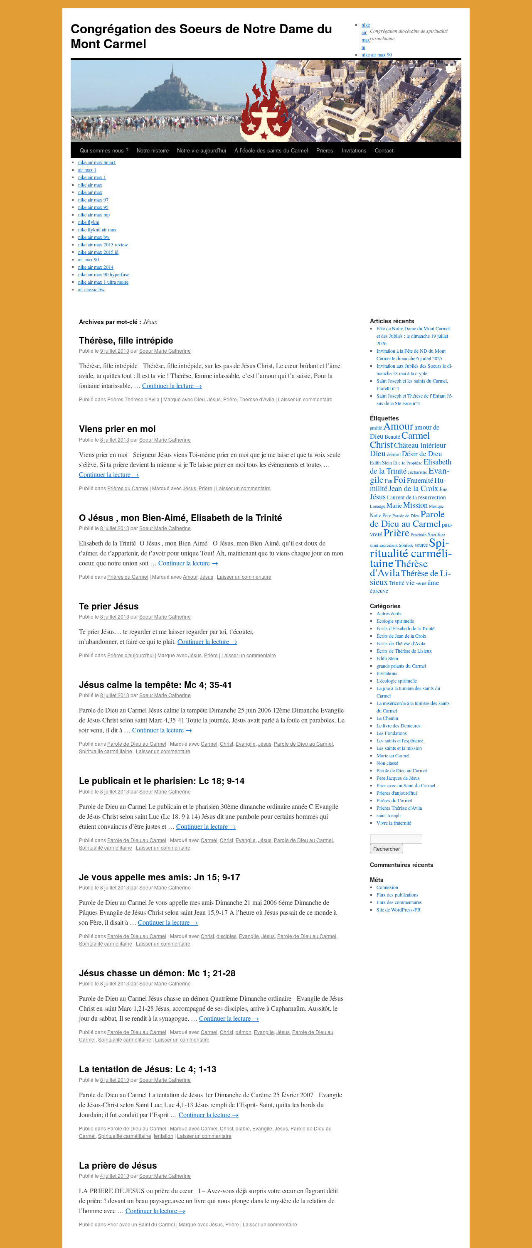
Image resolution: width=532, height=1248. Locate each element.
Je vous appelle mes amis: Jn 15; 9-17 (159, 876)
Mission (415, 504)
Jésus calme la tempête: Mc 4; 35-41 (155, 684)
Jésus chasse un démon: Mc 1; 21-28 (157, 972)
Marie (394, 505)
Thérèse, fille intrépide (126, 340)
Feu (388, 480)
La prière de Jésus (118, 1165)
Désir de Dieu (422, 453)
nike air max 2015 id (98, 251)
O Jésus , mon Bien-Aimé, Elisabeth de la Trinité (180, 517)
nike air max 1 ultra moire (103, 281)
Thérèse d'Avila (256, 399)
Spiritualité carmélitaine (105, 750)
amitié (376, 427)
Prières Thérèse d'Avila (133, 399)
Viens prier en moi (117, 428)
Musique (436, 506)
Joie (443, 489)
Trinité (396, 583)
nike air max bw (94, 236)
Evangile (246, 743)
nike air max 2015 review (103, 244)
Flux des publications (398, 894)
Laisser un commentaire (305, 399)
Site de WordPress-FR (399, 909)
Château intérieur (420, 445)
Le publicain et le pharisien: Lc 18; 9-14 (162, 780)
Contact (384, 150)
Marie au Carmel (393, 755)
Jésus (214, 399)
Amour (190, 576)
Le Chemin (387, 718)
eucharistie (417, 472)
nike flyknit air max (97, 229)
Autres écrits (389, 613)
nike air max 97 (93, 199)
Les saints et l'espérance (400, 740)
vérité (421, 583)
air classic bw (91, 289)
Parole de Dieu (405, 515)
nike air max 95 (93, 207)
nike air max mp (94, 214)
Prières (324, 150)
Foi (400, 479)
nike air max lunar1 (97, 162)
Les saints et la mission (399, 747)
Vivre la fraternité (394, 822)
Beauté (392, 436)
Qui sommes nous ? (104, 150)
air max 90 (88, 259)
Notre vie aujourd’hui (201, 150)
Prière (230, 399)
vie (410, 582)
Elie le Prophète (407, 463)
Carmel (209, 743)
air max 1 (87, 169)
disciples (226, 935)
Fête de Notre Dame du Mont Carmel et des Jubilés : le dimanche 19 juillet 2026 (413, 335)
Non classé (387, 762)
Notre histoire (153, 150)
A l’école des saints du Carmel (271, 150)
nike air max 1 (92, 177)
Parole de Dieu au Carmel (136, 743)
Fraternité (420, 480)
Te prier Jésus (109, 605)
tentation (163, 1135)
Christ (226, 743)
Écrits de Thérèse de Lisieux (404, 650)
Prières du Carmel (127, 487)
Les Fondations (392, 733)
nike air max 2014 (95, 266)
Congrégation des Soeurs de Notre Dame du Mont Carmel (201, 35)
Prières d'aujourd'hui (130, 654)
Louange (377, 506)
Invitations (354, 150)
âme (433, 582)
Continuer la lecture (172, 385)
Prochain (418, 535)
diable (243, 1128)
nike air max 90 (377, 54)
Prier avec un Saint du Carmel (141, 1224)
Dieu (199, 399)
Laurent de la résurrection (416, 497)
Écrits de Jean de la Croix (401, 635)
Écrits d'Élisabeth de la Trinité (405, 628)
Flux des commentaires (399, 902)
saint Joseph (389, 815)
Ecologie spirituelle (395, 620)
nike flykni (88, 222)
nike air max (90, 184)
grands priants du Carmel (401, 665)
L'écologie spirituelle (397, 680)
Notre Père (380, 515)
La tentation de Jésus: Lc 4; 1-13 (148, 1068)
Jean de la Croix (413, 488)
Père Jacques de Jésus (398, 777)
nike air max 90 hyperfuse (103, 274)
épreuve (379, 591)
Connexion (387, 887)
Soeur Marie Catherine (165, 350)
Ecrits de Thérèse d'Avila (401, 643)
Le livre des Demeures (399, 725)
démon (243, 1031)
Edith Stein (381, 462)
